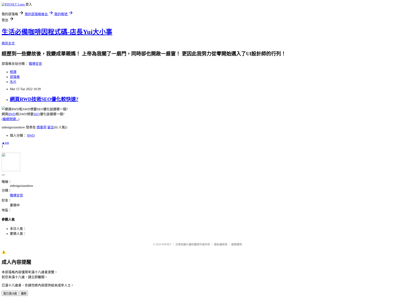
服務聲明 (236, 244)
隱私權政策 (220, 244)
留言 (50, 127)
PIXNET (166, 244)
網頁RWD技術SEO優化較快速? (44, 99)
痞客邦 (41, 127)
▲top (5, 142)
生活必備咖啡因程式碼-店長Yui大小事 (57, 32)
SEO (37, 114)
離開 (23, 293)
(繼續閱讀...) (10, 119)
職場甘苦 (35, 63)
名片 (13, 82)
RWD (12, 114)
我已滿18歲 (10, 293)
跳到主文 (8, 43)
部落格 (15, 77)
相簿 (13, 72)
